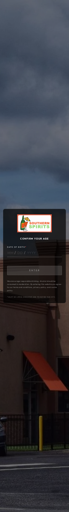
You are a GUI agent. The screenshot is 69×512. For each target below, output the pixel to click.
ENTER (34, 270)
